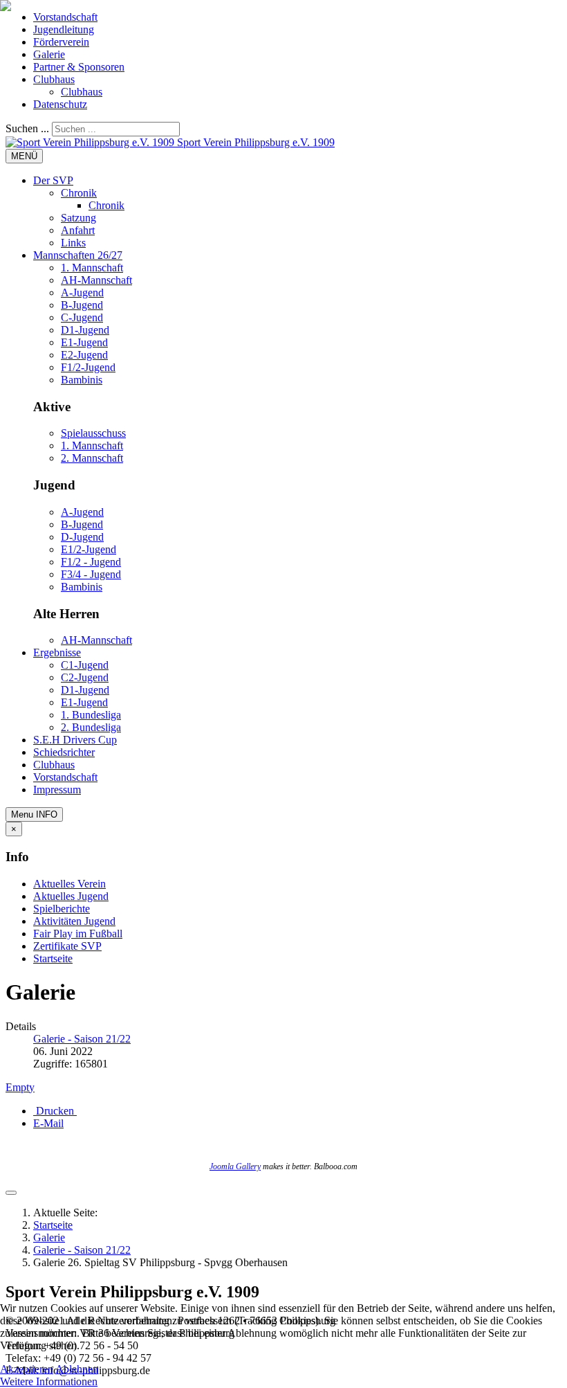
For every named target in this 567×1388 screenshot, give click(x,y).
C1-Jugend (85, 665)
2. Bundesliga (91, 727)
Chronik (79, 193)
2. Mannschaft (92, 458)
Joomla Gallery (235, 1166)
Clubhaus (54, 79)
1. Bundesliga (91, 715)
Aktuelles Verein (69, 884)
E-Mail (48, 1123)
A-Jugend (82, 292)
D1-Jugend (85, 330)
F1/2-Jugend (88, 367)
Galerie (49, 54)
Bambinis (81, 380)
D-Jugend (82, 537)
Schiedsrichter (64, 752)
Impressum (57, 789)
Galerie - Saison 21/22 (82, 1250)
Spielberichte (61, 908)
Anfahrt (78, 230)
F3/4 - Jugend (91, 574)
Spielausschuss (93, 433)
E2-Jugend (84, 355)
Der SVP (53, 180)
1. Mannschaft (92, 267)
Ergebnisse (57, 652)
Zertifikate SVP (67, 946)
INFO (34, 814)
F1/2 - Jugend (91, 562)
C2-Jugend (85, 677)
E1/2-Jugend (88, 549)
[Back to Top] (11, 1193)
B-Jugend (82, 305)
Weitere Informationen (48, 1381)
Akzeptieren (26, 1369)
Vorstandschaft (65, 17)
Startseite (53, 958)
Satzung (78, 218)
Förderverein (61, 42)
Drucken (55, 1111)
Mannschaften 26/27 (77, 255)
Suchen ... (27, 128)
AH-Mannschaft (96, 280)
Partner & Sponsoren (78, 67)
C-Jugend (82, 317)
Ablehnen (76, 1369)
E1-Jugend (84, 342)
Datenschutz (60, 104)
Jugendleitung (63, 29)
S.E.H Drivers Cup (75, 740)
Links (73, 243)
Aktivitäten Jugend (74, 921)
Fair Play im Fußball (77, 933)
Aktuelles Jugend (71, 896)
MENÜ (24, 156)
